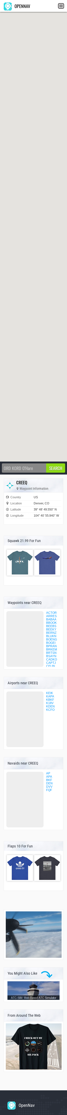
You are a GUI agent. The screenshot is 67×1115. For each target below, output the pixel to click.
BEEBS (51, 626)
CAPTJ (51, 662)
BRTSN (51, 652)
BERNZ (51, 632)
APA (49, 776)
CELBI (50, 666)
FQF (49, 790)
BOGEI (50, 642)
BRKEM (51, 649)
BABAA (51, 619)
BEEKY (51, 629)
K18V (50, 703)
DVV (49, 786)
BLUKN (51, 636)
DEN (49, 783)
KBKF (50, 699)
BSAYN (51, 656)
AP (48, 773)
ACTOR (51, 612)
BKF (49, 780)
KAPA (50, 696)
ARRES (51, 616)
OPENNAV (21, 6)
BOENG (51, 639)
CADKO (51, 659)
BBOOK (51, 622)
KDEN (50, 706)
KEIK (49, 693)
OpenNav (26, 1105)
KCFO (50, 709)
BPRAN (51, 646)
